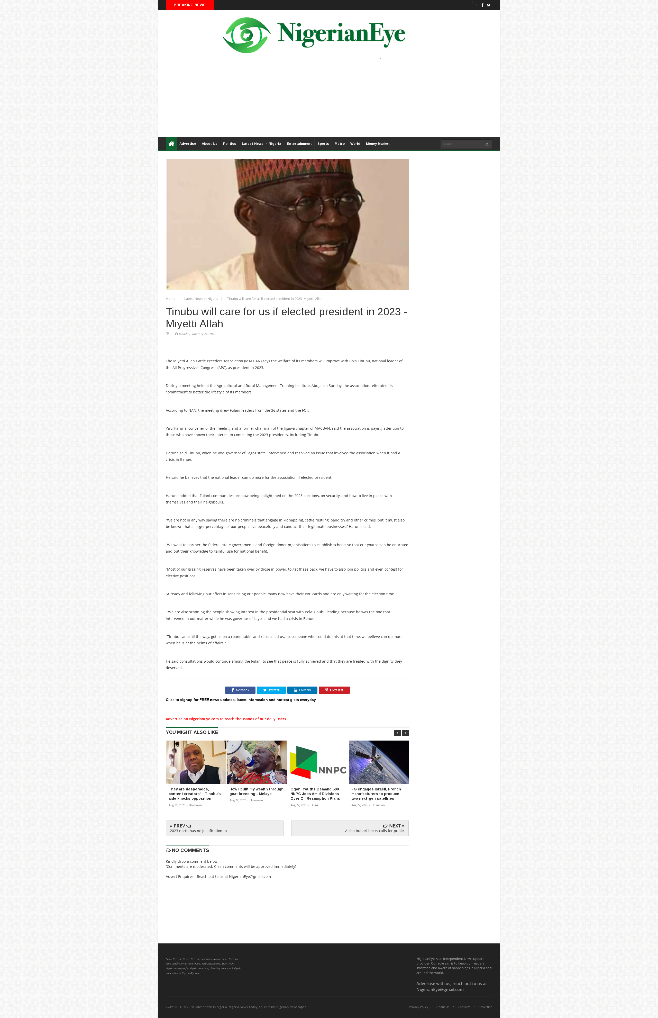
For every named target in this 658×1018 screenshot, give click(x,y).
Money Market (378, 144)
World (355, 144)
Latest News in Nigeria (201, 298)
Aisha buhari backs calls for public (375, 830)
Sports (323, 144)
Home (171, 298)
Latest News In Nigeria (261, 144)
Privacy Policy (418, 1007)
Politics (229, 144)
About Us (209, 144)
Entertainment (299, 144)
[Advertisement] (312, 101)
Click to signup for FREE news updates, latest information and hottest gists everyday (241, 700)
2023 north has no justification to (198, 830)
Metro (340, 144)
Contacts (464, 1007)
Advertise (187, 144)
